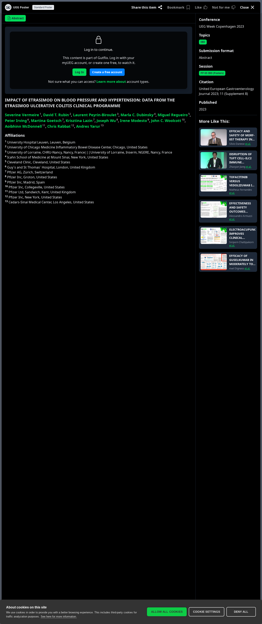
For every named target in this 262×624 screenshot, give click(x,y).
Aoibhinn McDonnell (25, 126)
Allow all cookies (167, 611)
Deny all (241, 611)
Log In (79, 72)
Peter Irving (17, 120)
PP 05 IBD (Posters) (212, 73)
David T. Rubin (57, 114)
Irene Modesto (134, 120)
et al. (248, 144)
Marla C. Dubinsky (138, 114)
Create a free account (107, 72)
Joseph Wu (107, 120)
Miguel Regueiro (174, 114)
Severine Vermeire (23, 114)
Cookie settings (206, 611)
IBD (203, 42)
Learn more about (111, 81)
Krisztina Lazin (80, 120)
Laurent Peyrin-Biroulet (96, 114)
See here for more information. (59, 616)
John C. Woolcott (168, 120)
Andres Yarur (90, 126)
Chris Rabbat (60, 126)
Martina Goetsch (47, 120)
